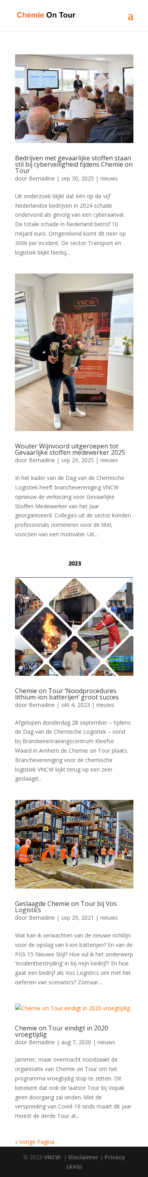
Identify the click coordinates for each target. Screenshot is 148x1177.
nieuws (109, 178)
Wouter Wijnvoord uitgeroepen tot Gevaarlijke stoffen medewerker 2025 (70, 449)
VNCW (52, 1157)
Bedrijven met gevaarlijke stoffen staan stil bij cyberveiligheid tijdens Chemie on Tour (74, 164)
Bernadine (42, 178)
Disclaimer (83, 1157)
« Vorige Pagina (34, 1141)
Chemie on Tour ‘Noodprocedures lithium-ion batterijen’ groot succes (67, 693)
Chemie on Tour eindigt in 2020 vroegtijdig (61, 1031)
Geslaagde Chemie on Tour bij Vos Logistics (66, 906)
